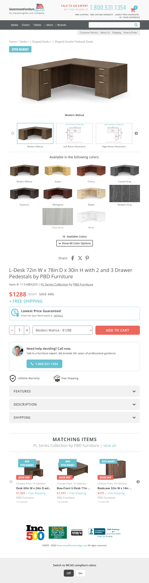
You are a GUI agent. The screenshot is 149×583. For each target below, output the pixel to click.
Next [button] (136, 133)
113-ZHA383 (62, 501)
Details (58, 315)
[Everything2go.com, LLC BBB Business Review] (105, 532)
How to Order (130, 32)
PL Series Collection (54, 284)
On (80, 573)
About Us (105, 32)
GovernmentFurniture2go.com (72, 545)
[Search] (136, 24)
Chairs (26, 25)
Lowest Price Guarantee (127, 14)
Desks (14, 25)
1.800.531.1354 (108, 7)
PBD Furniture (83, 284)
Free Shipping (81, 14)
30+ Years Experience (129, 17)
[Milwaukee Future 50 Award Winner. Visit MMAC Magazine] (76, 532)
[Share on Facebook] (73, 258)
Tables (37, 25)
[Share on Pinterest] (87, 258)
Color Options (76, 243)
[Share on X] (80, 258)
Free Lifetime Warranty (101, 14)
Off (69, 573)
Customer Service (89, 32)
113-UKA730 (103, 501)
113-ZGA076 (21, 501)
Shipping (116, 32)
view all (109, 445)
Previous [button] (13, 133)
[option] (35, 135)
